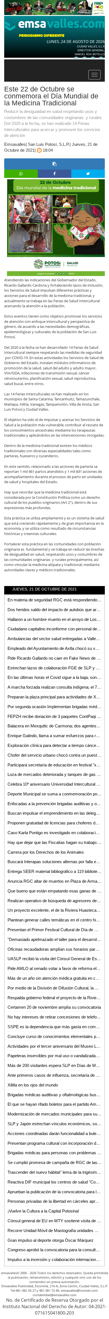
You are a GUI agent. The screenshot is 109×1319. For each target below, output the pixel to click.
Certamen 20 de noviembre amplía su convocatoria (54, 1007)
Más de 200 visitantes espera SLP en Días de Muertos (57, 1065)
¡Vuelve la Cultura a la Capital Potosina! (43, 1211)
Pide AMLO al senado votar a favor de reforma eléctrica (58, 968)
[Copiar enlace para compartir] (54, 164)
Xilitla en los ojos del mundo (33, 1085)
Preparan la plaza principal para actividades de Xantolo (57, 696)
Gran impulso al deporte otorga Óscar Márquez (51, 1240)
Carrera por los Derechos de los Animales (46, 852)
